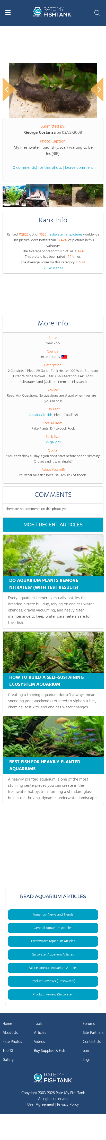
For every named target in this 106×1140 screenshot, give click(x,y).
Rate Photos (12, 1042)
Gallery (8, 1060)
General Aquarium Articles (53, 928)
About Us (10, 1033)
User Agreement (40, 1105)
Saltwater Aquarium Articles (53, 955)
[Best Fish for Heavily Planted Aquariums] (53, 736)
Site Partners (93, 1033)
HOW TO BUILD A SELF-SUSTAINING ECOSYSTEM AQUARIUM (46, 681)
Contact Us (92, 1042)
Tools (38, 1024)
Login (87, 1060)
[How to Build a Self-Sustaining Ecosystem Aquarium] (53, 652)
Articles (40, 1033)
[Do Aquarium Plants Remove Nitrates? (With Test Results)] (53, 555)
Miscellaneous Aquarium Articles (53, 968)
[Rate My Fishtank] (52, 16)
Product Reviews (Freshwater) (53, 981)
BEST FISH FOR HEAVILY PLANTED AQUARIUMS (44, 766)
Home (7, 1024)
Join (86, 1051)
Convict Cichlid (40, 415)
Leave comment (79, 167)
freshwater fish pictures (64, 235)
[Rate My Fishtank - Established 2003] (53, 1077)
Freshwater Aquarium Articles (53, 941)
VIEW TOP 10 (53, 268)
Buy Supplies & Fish (49, 1051)
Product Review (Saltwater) (53, 995)
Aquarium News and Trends (53, 915)
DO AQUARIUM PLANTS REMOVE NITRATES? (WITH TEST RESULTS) (43, 584)
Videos (39, 1042)
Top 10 (8, 1051)
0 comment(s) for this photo (37, 167)
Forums (89, 1024)
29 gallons (53, 442)
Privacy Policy (68, 1105)
